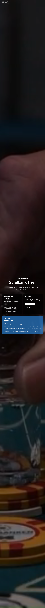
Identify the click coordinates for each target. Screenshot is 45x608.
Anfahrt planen (30, 303)
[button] (42, 2)
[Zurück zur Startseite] (7, 2)
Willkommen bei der (22, 278)
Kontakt (28, 307)
